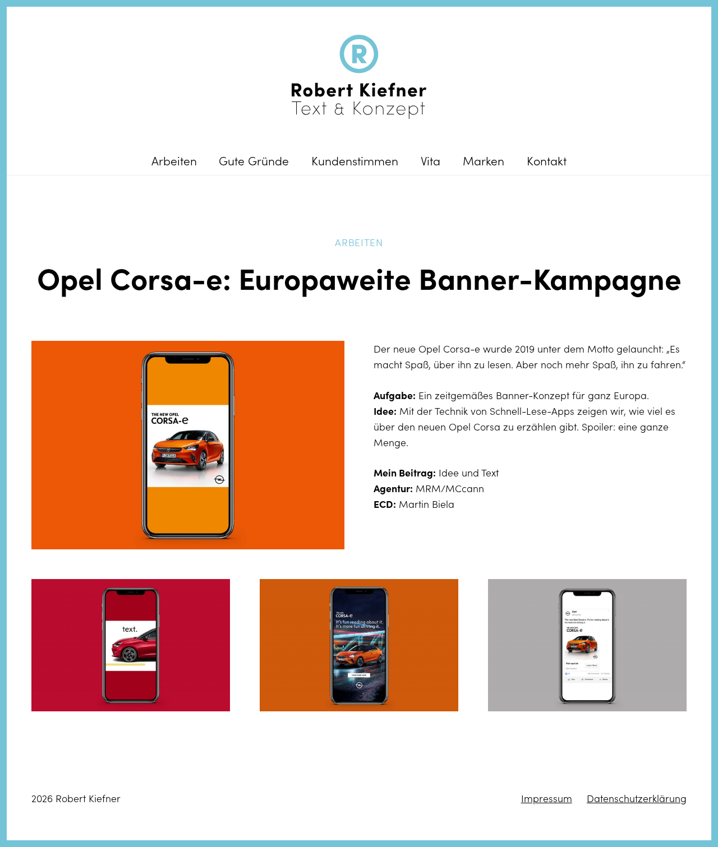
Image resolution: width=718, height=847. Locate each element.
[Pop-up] (187, 445)
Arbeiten (359, 242)
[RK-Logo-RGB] (359, 77)
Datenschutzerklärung (637, 798)
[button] (207, 161)
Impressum (546, 798)
